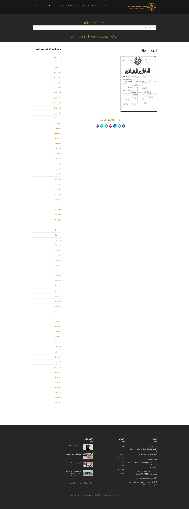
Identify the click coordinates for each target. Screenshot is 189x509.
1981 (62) (58, 174)
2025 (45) (58, 398)
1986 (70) (58, 199)
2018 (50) (58, 362)
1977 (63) (58, 154)
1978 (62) (58, 159)
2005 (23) (58, 296)
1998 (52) (58, 260)
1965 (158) (57, 93)
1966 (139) (57, 98)
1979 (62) (58, 164)
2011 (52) (58, 326)
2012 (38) (58, 331)
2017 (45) (58, 357)
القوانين (87, 5)
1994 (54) (58, 240)
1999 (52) (58, 265)
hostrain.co (116, 495)
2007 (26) (58, 306)
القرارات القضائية (74, 5)
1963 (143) (57, 82)
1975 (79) (58, 143)
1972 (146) (57, 128)
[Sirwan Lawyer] (142, 7)
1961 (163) (57, 72)
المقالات (34, 5)
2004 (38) (58, 291)
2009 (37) (58, 316)
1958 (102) (57, 57)
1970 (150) (57, 118)
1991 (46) (58, 225)
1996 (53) (58, 250)
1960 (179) (57, 67)
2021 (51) (58, 377)
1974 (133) (58, 138)
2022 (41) (58, 382)
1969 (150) (57, 113)
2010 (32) (58, 321)
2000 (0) (58, 270)
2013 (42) (58, 336)
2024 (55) (58, 392)
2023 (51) (58, 387)
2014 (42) (58, 342)
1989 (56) (58, 215)
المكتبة (53, 5)
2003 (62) (58, 286)
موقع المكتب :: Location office (94, 36)
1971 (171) (58, 123)
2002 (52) (58, 281)
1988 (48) (58, 210)
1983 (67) (58, 184)
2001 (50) (58, 276)
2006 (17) (58, 301)
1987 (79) (58, 204)
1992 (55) (58, 230)
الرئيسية (105, 5)
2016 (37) (58, 352)
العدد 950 (148, 50)
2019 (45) (58, 367)
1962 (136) (57, 77)
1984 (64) (58, 189)
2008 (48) (57, 311)
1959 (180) (57, 62)
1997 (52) (58, 255)
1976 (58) (58, 149)
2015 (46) (58, 347)
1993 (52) (58, 235)
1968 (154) (57, 108)
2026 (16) (58, 403)
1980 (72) (58, 169)
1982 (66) (58, 179)
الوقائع (62, 5)
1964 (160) (57, 87)
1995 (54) (58, 245)
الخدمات (96, 5)
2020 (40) (58, 372)
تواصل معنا (43, 5)
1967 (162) (57, 103)
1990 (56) (58, 220)
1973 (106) (57, 133)
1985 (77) (58, 194)
